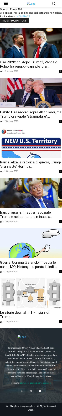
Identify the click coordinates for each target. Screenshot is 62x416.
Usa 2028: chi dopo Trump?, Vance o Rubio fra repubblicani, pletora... (28, 64)
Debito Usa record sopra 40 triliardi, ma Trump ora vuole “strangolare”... (30, 114)
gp (1, 71)
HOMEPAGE (23, 16)
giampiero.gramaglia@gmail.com (35, 383)
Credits (31, 409)
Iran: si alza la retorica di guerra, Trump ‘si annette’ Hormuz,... (30, 164)
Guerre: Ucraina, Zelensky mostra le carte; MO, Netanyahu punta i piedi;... (28, 264)
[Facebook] (21, 391)
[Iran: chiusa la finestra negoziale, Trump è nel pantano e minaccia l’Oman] (31, 193)
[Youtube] (40, 391)
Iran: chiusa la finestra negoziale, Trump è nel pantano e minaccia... (26, 214)
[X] (31, 391)
